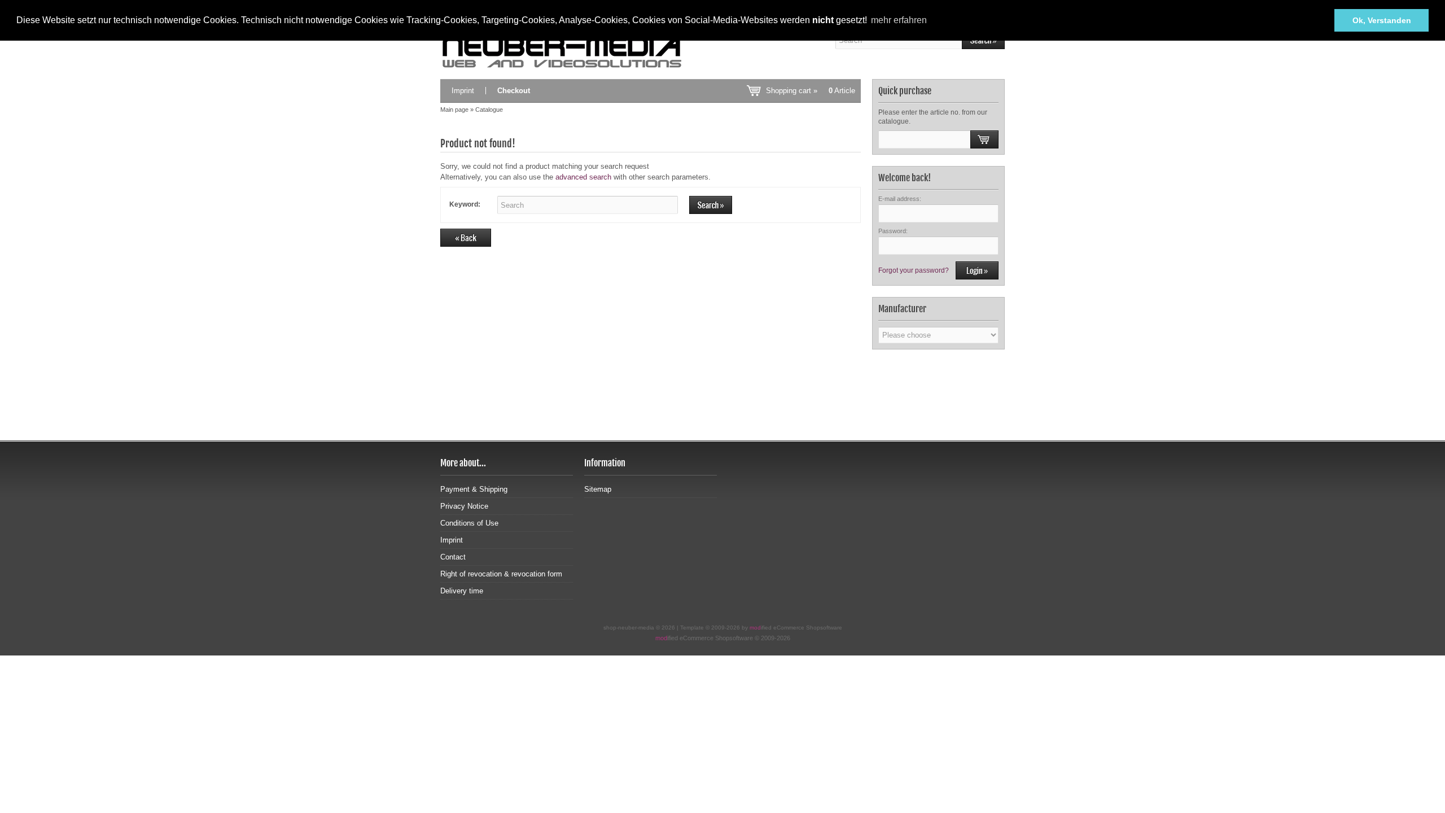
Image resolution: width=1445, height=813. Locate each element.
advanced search (583, 177)
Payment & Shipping (473, 489)
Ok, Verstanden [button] (1381, 20)
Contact (453, 557)
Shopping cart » (810, 90)
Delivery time (461, 591)
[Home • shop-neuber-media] (562, 52)
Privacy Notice (464, 506)
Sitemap (597, 489)
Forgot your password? (913, 270)
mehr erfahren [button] (899, 20)
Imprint (463, 90)
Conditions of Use (469, 523)
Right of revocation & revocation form (501, 574)
